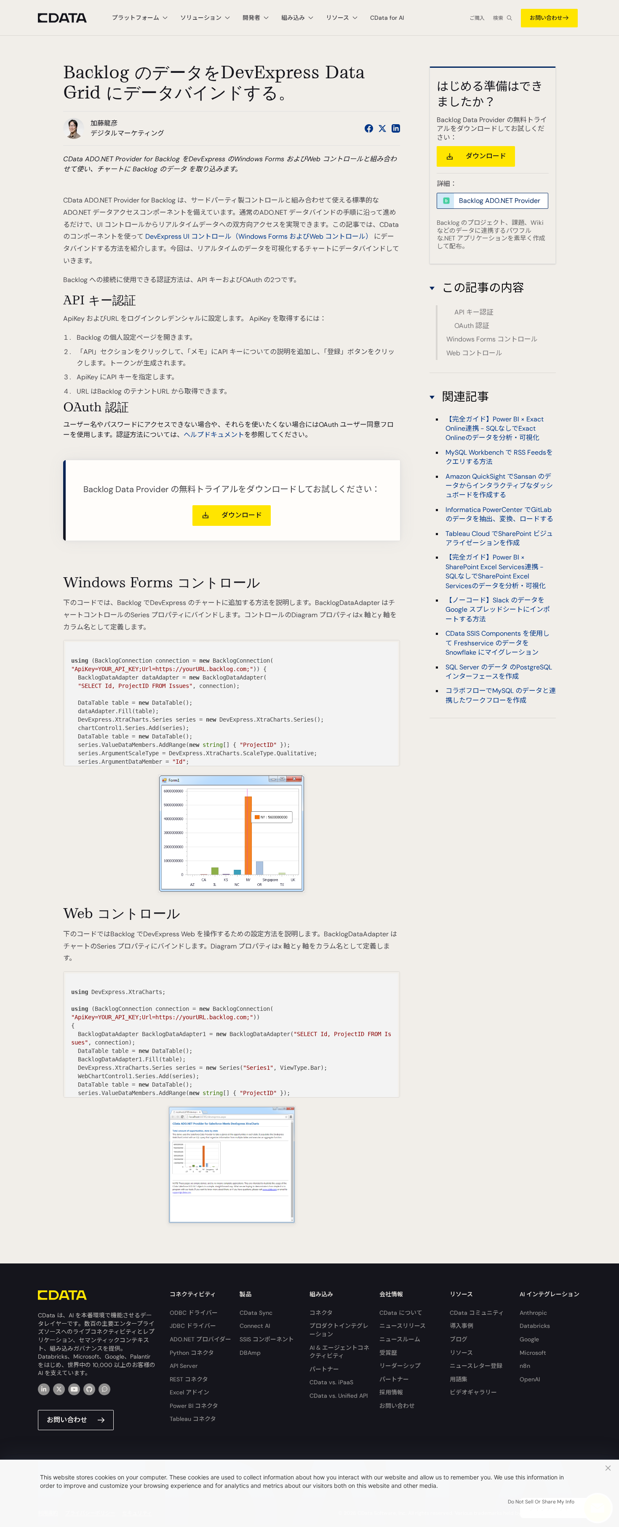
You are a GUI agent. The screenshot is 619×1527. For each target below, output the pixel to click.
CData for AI (387, 17)
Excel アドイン (189, 1392)
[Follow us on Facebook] (369, 128)
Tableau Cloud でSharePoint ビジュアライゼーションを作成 (499, 538)
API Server (183, 1366)
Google (529, 1339)
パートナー (324, 1369)
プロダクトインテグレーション (339, 1330)
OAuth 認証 (471, 325)
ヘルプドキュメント (214, 434)
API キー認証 (473, 312)
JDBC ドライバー (193, 1326)
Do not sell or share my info (541, 1501)
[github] (89, 1389)
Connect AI (255, 1326)
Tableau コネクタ (193, 1419)
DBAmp (250, 1352)
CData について (400, 1312)
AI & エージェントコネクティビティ (339, 1352)
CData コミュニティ (477, 1312)
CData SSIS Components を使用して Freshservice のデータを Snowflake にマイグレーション (498, 643)
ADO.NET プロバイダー (200, 1339)
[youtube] (74, 1389)
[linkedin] (44, 1389)
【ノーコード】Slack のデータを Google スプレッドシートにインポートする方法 (498, 610)
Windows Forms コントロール (492, 339)
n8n (525, 1366)
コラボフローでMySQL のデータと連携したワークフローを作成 (501, 695)
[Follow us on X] (382, 128)
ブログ (458, 1339)
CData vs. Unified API (339, 1395)
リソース (461, 1352)
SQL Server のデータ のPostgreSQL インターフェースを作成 (499, 671)
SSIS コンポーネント (267, 1339)
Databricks (535, 1326)
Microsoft (533, 1352)
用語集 (458, 1379)
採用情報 (391, 1392)
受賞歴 (388, 1352)
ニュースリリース (402, 1326)
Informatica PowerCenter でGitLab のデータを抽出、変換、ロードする (499, 514)
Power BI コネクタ (194, 1406)
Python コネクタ (192, 1352)
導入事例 (461, 1326)
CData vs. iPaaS (331, 1382)
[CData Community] (104, 1389)
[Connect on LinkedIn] (396, 128)
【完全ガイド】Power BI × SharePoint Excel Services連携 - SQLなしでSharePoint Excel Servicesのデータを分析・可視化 (496, 571)
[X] (59, 1389)
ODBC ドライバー (194, 1312)
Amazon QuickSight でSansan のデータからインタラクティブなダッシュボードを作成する (499, 486)
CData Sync (256, 1312)
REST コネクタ (189, 1379)
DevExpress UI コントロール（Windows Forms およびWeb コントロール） (258, 236)
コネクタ (321, 1312)
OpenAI (530, 1379)
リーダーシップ (400, 1366)
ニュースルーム (399, 1339)
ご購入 (477, 18)
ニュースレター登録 (476, 1366)
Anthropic (533, 1312)
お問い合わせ (546, 17)
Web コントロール (474, 353)
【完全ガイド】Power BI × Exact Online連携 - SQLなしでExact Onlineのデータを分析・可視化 (495, 428)
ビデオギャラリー (473, 1392)
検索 (498, 18)
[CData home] (68, 18)
